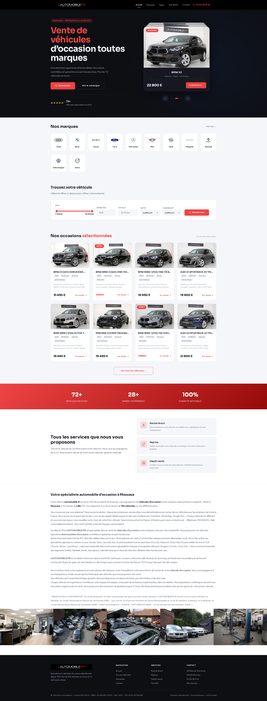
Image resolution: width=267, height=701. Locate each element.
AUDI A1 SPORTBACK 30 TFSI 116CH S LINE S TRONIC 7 (209, 272)
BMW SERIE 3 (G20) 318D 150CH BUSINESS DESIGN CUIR (126, 272)
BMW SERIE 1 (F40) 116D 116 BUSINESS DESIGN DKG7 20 (168, 272)
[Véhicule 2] (173, 98)
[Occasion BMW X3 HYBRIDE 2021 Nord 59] (70, 255)
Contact (186, 4)
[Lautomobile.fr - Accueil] (93, 5)
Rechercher (64, 85)
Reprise (154, 675)
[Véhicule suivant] (188, 98)
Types (161, 5)
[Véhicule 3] (176, 98)
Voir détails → (196, 86)
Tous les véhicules (123, 675)
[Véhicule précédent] (165, 98)
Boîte (143, 208)
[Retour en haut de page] (259, 695)
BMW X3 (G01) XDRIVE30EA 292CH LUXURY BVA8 (80, 272)
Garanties (173, 4)
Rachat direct (157, 671)
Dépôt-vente (156, 679)
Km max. (122, 208)
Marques (150, 5)
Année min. (102, 208)
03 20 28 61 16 (203, 5)
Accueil (139, 4)
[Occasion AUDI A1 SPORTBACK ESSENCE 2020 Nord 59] (197, 255)
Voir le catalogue (91, 85)
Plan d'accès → (193, 683)
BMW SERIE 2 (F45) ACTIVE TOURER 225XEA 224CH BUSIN (85, 333)
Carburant (168, 208)
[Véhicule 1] (171, 98)
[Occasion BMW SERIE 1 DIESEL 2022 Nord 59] (154, 255)
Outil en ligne (211, 695)
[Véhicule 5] (182, 98)
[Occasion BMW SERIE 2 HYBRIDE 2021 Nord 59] (70, 316)
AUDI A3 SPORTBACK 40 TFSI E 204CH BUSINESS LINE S (210, 333)
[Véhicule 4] (180, 98)
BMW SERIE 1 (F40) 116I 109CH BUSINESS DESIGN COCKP (169, 333)
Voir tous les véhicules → (133, 371)
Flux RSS (154, 683)
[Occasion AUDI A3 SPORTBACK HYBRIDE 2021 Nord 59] (197, 316)
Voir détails (79, 295)
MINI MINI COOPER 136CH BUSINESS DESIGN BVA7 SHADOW (129, 333)
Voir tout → (211, 126)
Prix (57, 205)
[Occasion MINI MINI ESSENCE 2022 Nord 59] (112, 316)
